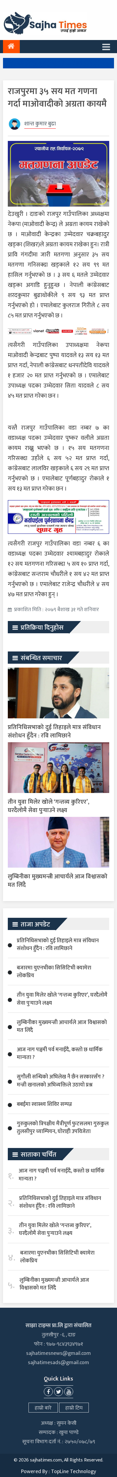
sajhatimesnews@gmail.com (58, 1353)
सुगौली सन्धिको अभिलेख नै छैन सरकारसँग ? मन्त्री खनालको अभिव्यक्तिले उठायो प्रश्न (60, 1080)
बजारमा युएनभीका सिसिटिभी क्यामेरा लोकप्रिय (54, 971)
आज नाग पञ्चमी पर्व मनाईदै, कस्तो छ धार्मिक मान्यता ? (60, 1053)
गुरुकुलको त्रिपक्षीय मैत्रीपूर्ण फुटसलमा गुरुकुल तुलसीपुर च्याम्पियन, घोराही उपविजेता (63, 1127)
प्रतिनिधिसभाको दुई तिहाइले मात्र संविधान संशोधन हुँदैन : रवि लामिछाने (54, 731)
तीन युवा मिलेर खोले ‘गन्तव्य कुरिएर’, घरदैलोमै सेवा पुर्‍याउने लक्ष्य (48, 806)
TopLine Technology (73, 1471)
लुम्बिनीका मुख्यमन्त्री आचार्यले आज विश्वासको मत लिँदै (57, 881)
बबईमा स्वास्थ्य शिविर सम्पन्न (44, 1104)
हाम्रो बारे (43, 1408)
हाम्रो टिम (73, 1408)
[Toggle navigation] (106, 46)
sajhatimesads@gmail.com (58, 1362)
